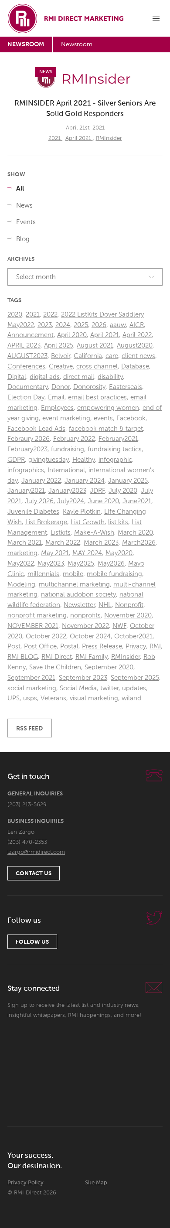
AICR (136, 325)
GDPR (16, 460)
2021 (55, 138)
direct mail (78, 377)
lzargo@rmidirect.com (36, 852)
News (24, 205)
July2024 (70, 501)
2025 (81, 325)
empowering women (108, 408)
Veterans (53, 698)
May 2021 (55, 553)
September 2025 (135, 678)
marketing (22, 553)
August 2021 (95, 345)
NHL (105, 605)
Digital (16, 377)
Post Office (40, 646)
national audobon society (78, 594)
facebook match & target (106, 429)
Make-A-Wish (94, 532)
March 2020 (135, 532)
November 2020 (128, 615)
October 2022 (46, 636)
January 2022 (41, 481)
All (20, 188)
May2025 (81, 563)
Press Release (102, 646)
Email (56, 397)
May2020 (119, 553)
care (111, 356)
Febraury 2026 (28, 439)
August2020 (135, 345)
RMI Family (91, 657)
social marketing (31, 688)
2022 (50, 314)
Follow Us (32, 942)
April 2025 (58, 345)
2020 (14, 314)
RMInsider (109, 138)
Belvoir (60, 356)
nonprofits (85, 615)
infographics (25, 470)
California (88, 356)
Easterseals (125, 387)
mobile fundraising (114, 574)
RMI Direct (56, 657)
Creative (61, 366)
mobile (73, 574)
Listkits (61, 532)
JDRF (97, 491)
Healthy (83, 460)
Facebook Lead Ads (36, 429)
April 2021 (79, 138)
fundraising (67, 449)
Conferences (26, 366)
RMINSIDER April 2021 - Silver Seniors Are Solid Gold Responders (85, 109)
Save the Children (55, 667)
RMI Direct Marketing (66, 18)
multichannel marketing (74, 584)
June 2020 (103, 501)
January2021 (26, 491)
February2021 (118, 439)
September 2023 (83, 678)
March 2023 (101, 542)
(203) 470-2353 (27, 842)
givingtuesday (48, 460)
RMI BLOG (22, 657)
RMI (155, 646)
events (103, 418)
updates (134, 688)
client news (138, 356)
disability (110, 377)
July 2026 (39, 501)
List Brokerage (46, 522)
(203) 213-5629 (27, 805)
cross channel (97, 366)
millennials (43, 574)
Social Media (78, 688)
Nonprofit (129, 605)
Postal (69, 646)
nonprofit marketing (37, 615)
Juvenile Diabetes (33, 511)
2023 (44, 325)
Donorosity (89, 387)
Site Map (96, 1183)
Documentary (27, 387)
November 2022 (85, 626)
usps (30, 698)
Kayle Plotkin (82, 511)
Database (135, 366)
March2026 (139, 542)
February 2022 (74, 439)
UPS (13, 698)
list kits (118, 522)
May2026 (111, 563)
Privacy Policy (25, 1183)
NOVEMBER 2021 (32, 626)
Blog (23, 239)
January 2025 (128, 481)
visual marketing (94, 698)
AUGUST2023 (27, 356)
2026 (99, 325)
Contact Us (33, 874)
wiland (131, 698)
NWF (119, 626)
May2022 (20, 563)
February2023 (27, 449)
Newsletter (79, 605)
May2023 (50, 563)
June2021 (136, 501)
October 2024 (90, 636)
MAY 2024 (87, 553)
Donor (60, 387)
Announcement (30, 335)
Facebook (131, 418)
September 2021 (31, 678)
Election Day (25, 397)
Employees (57, 408)
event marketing (66, 418)
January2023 (67, 491)
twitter (109, 688)
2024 (62, 325)
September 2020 (109, 667)
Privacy (136, 646)
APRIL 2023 (24, 345)
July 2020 (123, 491)
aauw (118, 325)
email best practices (97, 397)
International (66, 470)
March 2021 (24, 542)
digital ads (45, 377)
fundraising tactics (115, 449)
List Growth (88, 522)
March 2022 (62, 542)
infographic (115, 460)
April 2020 (72, 335)
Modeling (21, 584)
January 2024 (85, 481)
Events (26, 222)
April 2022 (137, 335)
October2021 (133, 636)
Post (13, 646)
